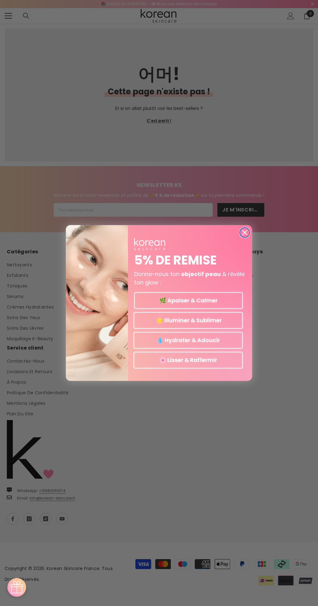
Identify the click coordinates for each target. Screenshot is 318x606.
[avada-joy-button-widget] (16, 587)
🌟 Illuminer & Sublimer (188, 320)
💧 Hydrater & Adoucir (188, 340)
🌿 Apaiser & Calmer (188, 300)
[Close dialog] (245, 232)
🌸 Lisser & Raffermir (188, 360)
